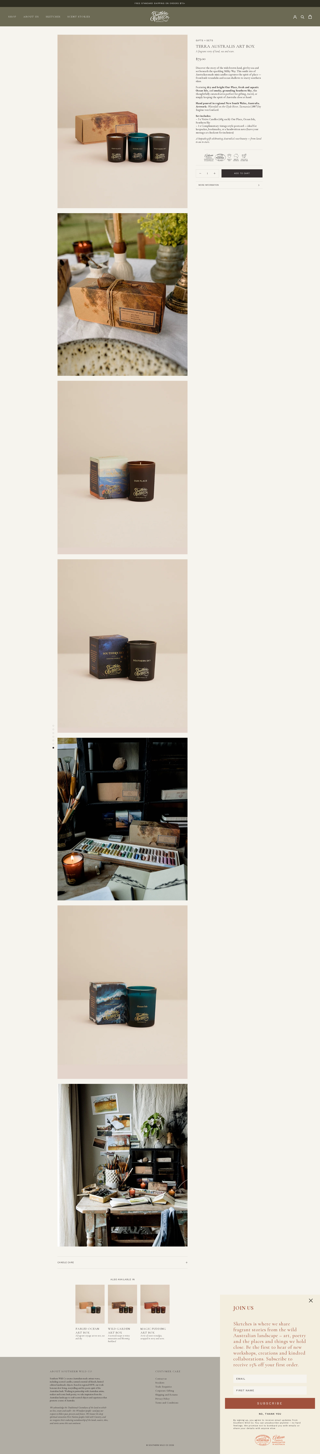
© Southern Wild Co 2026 (160, 1445)
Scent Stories (79, 16)
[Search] (302, 17)
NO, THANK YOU (270, 1413)
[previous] (55, 1310)
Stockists (159, 1382)
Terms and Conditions (166, 1402)
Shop (12, 16)
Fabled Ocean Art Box (87, 1330)
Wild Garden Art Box (119, 1330)
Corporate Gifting (164, 1390)
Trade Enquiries (163, 1386)
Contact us (161, 1378)
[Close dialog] (311, 1300)
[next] (189, 1310)
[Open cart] (310, 17)
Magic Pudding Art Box (153, 1330)
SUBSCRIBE (270, 1403)
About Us (31, 16)
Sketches (53, 16)
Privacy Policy (162, 1398)
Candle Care (66, 1262)
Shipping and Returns (166, 1394)
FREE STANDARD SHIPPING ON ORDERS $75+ (160, 3)
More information (208, 185)
